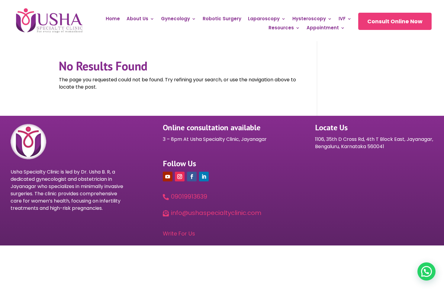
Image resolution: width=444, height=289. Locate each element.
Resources (281, 28)
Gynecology (175, 19)
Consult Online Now (395, 21)
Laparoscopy (264, 19)
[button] (426, 271)
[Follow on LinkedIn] (204, 176)
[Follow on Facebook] (192, 176)
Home (113, 19)
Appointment (323, 28)
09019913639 (189, 196)
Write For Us (179, 233)
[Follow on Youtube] (167, 176)
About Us (137, 19)
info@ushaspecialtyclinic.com (216, 213)
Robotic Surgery (222, 19)
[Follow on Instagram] (180, 176)
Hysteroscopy (309, 19)
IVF (342, 19)
